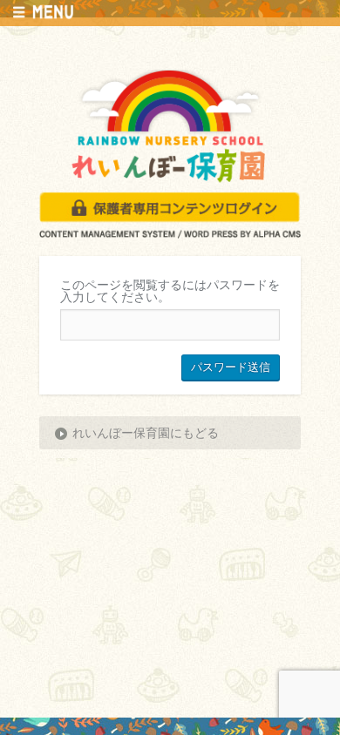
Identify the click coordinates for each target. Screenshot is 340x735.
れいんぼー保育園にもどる (145, 433)
